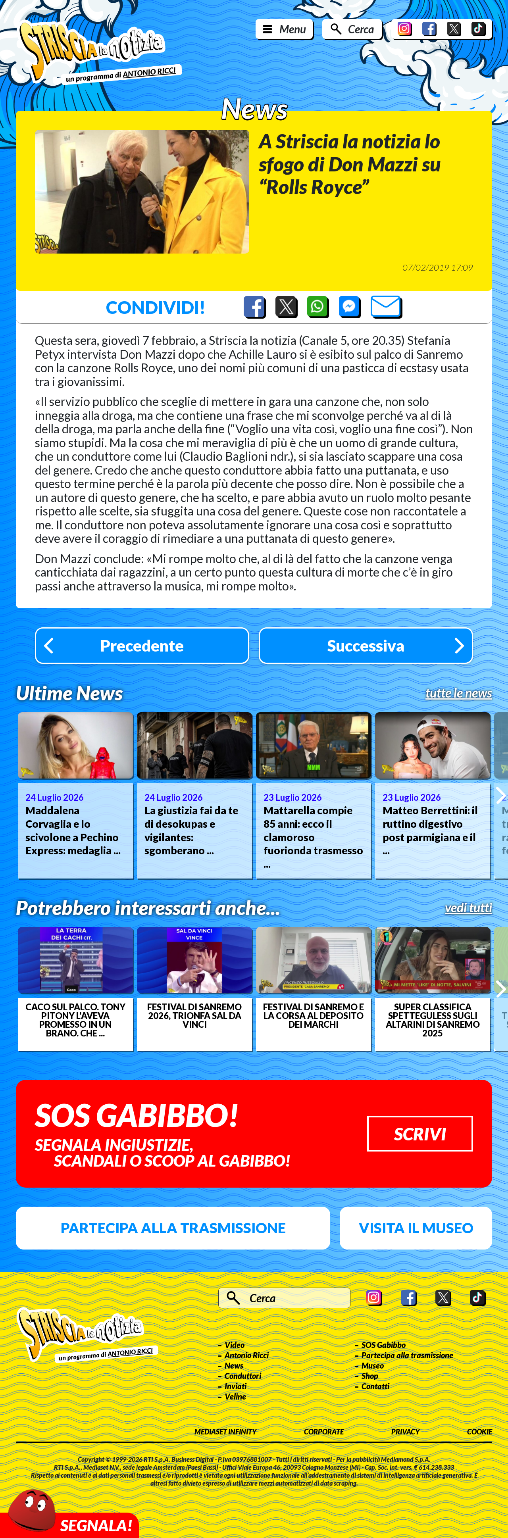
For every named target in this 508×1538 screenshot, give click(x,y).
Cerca (361, 29)
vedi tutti (468, 907)
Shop (370, 1375)
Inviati (235, 1386)
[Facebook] (429, 29)
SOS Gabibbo (384, 1345)
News (234, 1365)
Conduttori (243, 1375)
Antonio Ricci (247, 1355)
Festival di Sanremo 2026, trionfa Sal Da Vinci (194, 1016)
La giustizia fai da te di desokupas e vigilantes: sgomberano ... (191, 830)
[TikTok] (478, 29)
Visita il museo (416, 1227)
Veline (235, 1396)
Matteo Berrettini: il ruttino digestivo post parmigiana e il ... (430, 830)
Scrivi (420, 1133)
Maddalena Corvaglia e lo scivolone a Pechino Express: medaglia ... (73, 830)
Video (234, 1345)
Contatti (375, 1386)
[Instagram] (405, 29)
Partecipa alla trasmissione (173, 1227)
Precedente (142, 645)
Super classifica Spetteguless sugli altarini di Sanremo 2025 (433, 1020)
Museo (373, 1365)
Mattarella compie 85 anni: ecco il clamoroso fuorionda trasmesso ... (313, 837)
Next (501, 795)
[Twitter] (454, 29)
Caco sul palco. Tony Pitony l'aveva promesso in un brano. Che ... (75, 1020)
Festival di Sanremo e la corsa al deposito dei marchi (313, 1016)
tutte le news (458, 692)
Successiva (365, 645)
